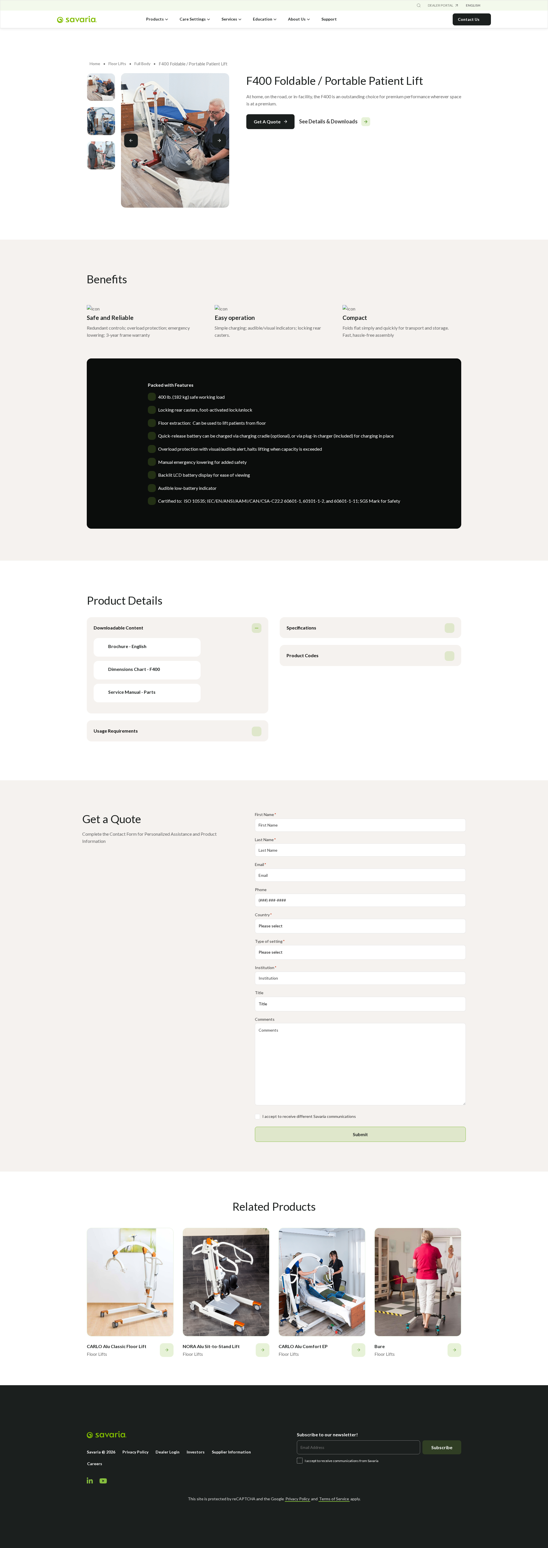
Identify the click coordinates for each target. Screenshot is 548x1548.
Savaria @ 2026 (101, 1451)
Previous (131, 140)
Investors (196, 1451)
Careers (94, 1463)
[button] (270, 121)
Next (219, 140)
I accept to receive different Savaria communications (309, 1116)
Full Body (142, 63)
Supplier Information (231, 1451)
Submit (360, 1134)
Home (95, 63)
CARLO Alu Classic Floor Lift (116, 1346)
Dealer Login (168, 1451)
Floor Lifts (117, 63)
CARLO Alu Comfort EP (303, 1346)
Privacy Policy (135, 1451)
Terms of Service (334, 1498)
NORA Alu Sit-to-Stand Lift (211, 1346)
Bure (379, 1346)
